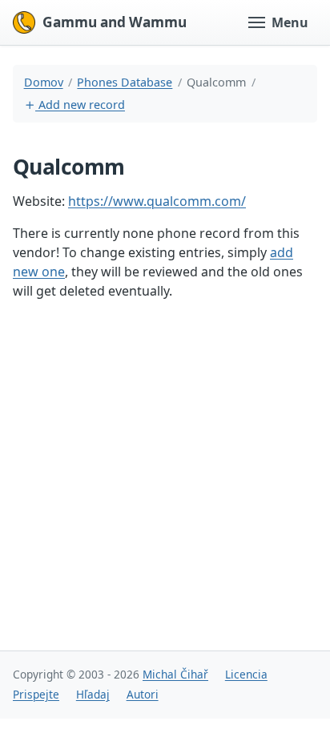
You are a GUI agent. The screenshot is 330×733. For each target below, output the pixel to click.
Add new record (80, 104)
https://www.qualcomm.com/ (157, 201)
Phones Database (124, 82)
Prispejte (36, 694)
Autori (143, 694)
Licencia (246, 674)
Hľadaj (93, 694)
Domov (43, 82)
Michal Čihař (175, 674)
